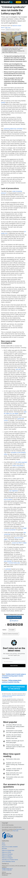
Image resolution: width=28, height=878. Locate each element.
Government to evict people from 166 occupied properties (14, 731)
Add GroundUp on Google (13, 29)
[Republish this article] (22, 625)
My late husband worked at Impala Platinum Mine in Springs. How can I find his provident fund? (13, 803)
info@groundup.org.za (7, 868)
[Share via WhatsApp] (14, 625)
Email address (6, 658)
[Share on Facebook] (8, 625)
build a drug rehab (17, 465)
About (3, 843)
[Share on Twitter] (11, 625)
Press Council (19, 829)
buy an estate (8, 499)
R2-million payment (21, 462)
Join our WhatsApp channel (8, 861)
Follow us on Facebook (7, 854)
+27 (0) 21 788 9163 (7, 870)
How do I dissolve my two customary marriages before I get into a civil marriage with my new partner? (13, 791)
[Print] (19, 625)
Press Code (15, 830)
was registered (13, 490)
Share (3, 29)
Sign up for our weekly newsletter (10, 846)
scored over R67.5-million (19, 543)
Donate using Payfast (14, 617)
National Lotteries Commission (10, 633)
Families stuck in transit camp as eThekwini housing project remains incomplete (14, 675)
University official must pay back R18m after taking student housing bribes (15, 726)
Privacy (3, 844)
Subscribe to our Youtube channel (10, 859)
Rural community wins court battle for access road (14, 773)
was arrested (8, 561)
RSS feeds (4, 848)
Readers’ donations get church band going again (15, 741)
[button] (26, 2)
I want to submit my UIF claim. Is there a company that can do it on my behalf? (13, 797)
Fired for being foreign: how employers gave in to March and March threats (15, 746)
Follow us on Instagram (7, 857)
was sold (18, 369)
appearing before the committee (13, 128)
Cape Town (8, 27)
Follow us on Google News (8, 850)
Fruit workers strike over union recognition (15, 777)
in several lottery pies (14, 563)
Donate (18, 2)
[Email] (16, 625)
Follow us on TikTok (6, 852)
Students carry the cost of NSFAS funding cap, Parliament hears (15, 764)
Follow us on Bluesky (7, 856)
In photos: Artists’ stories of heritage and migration (14, 769)
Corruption (12, 629)
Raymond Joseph (16, 25)
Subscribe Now (14, 665)
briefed (3, 102)
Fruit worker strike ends (13, 759)
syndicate (8, 569)
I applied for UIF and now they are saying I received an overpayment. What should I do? (13, 816)
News (2, 27)
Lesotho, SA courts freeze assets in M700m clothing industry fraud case (13, 736)
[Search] (23, 2)
